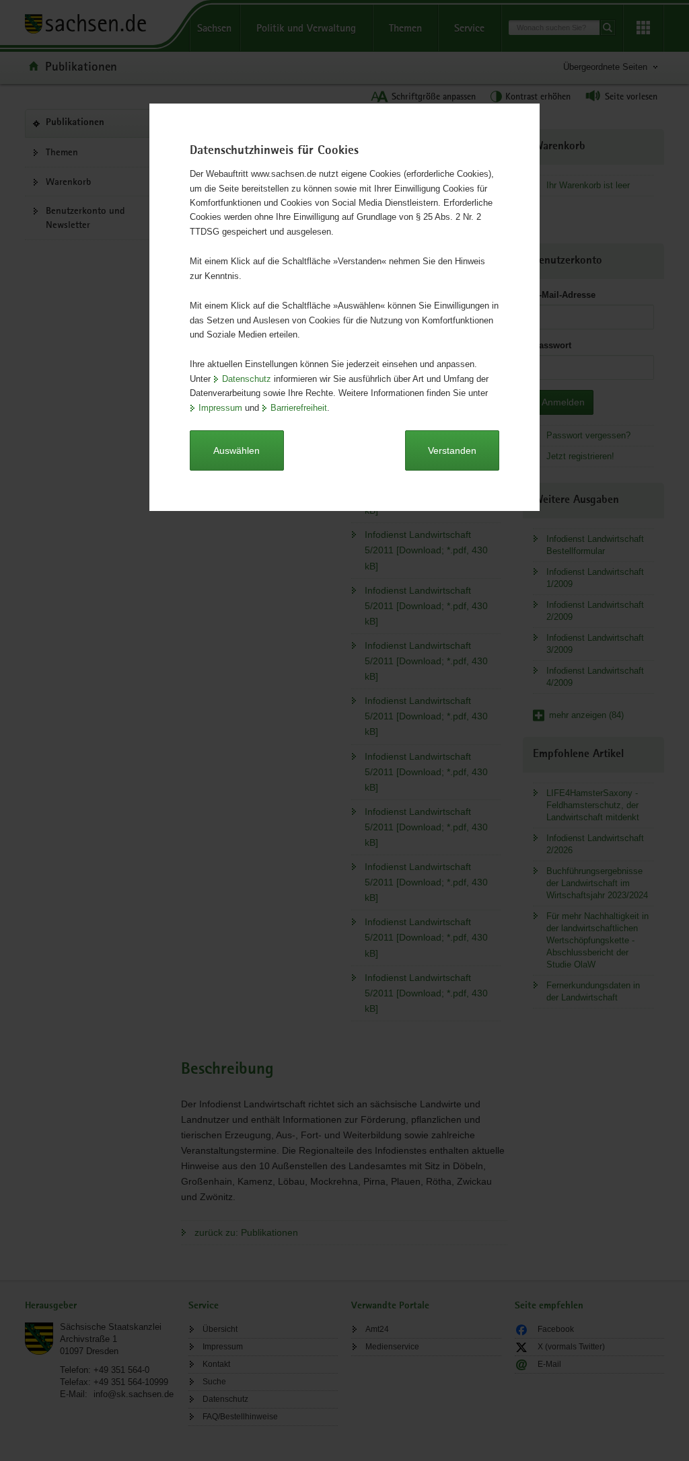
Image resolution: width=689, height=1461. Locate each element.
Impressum (220, 408)
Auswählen (236, 450)
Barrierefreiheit (298, 408)
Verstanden (452, 450)
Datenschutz (246, 379)
